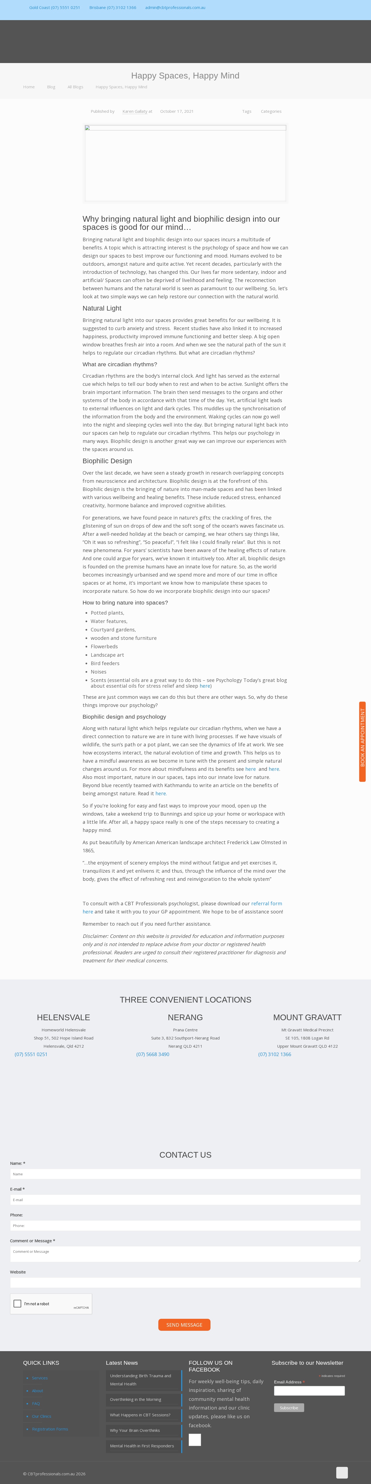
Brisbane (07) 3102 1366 (112, 7)
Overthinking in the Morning (135, 1399)
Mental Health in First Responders (142, 1445)
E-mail (17, 1189)
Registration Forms (50, 1429)
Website (18, 1272)
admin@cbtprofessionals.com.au (175, 7)
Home (29, 86)
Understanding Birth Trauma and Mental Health (140, 1379)
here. (161, 793)
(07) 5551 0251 (31, 1054)
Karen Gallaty (134, 111)
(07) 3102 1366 (274, 1054)
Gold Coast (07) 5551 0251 (54, 7)
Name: (17, 1163)
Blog (51, 86)
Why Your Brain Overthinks (135, 1430)
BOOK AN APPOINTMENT (362, 737)
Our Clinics (41, 1416)
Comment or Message (32, 1240)
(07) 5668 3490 (152, 1054)
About (37, 1390)
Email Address (289, 1382)
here (205, 685)
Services (40, 1377)
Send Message (184, 1325)
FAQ (36, 1403)
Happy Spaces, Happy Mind (121, 86)
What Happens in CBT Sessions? (140, 1414)
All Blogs (75, 86)
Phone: (16, 1214)
